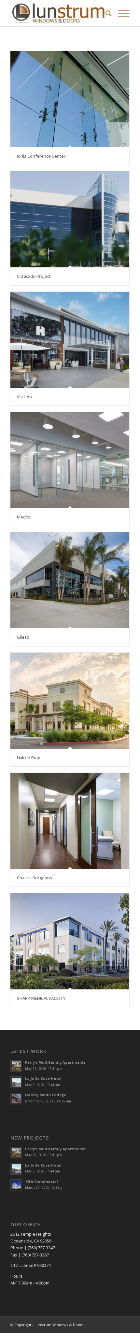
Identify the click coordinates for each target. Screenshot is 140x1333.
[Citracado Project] (69, 219)
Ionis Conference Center (41, 156)
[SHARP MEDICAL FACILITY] (69, 941)
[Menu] (121, 13)
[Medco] (69, 460)
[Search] (105, 13)
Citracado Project (34, 276)
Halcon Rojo (28, 757)
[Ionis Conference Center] (69, 99)
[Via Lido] (69, 340)
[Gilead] (69, 580)
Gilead (23, 637)
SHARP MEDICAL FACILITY (41, 998)
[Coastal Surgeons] (69, 821)
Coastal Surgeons (34, 878)
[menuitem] (105, 13)
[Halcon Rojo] (69, 701)
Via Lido (24, 397)
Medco (23, 517)
